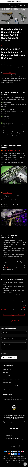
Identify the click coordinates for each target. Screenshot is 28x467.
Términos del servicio (10, 460)
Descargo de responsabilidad (10, 385)
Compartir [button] (5, 45)
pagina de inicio (7, 369)
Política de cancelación (9, 462)
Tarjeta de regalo (7, 389)
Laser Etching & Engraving (11, 150)
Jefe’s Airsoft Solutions (9, 72)
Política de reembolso (11, 458)
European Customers (8, 382)
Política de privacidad (21, 458)
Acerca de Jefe (6, 375)
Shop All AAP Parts (8, 372)
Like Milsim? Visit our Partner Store (12, 379)
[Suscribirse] (23, 423)
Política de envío (20, 460)
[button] (3, 5)
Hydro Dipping (7, 193)
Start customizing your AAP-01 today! (14, 315)
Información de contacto (20, 462)
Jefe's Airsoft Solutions (13, 456)
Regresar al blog (15, 321)
